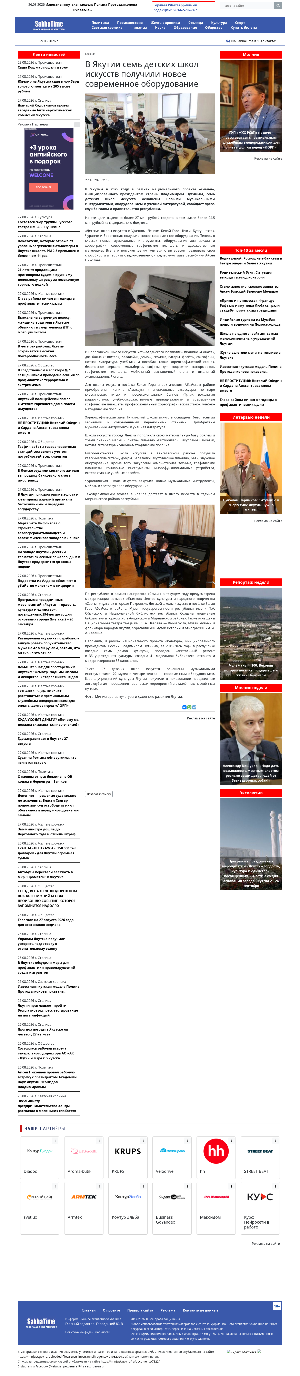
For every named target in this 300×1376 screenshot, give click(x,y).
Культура (219, 22)
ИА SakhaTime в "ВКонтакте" (253, 41)
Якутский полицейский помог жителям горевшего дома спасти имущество (46, 404)
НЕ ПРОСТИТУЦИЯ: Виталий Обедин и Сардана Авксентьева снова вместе (49, 428)
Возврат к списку (99, 794)
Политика (100, 22)
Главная (89, 1310)
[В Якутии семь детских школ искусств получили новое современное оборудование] (150, 133)
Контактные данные (200, 1310)
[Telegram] (194, 707)
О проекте (111, 1310)
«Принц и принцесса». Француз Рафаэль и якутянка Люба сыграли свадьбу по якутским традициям (250, 305)
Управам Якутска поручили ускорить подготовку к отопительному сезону (42, 944)
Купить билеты (244, 27)
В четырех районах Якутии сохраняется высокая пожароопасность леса (41, 351)
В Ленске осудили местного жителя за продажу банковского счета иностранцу (48, 475)
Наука (160, 27)
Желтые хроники (165, 22)
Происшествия (130, 22)
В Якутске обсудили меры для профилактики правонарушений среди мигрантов (46, 967)
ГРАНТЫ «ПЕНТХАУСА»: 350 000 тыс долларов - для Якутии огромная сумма (47, 853)
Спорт (240, 22)
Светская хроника (107, 27)
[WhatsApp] (189, 707)
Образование (185, 27)
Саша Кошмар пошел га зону (43, 67)
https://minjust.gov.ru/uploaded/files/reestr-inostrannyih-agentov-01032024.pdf (72, 1356)
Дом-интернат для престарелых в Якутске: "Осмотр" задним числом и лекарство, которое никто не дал (48, 672)
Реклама (168, 1310)
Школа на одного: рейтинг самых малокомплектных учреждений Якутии (249, 338)
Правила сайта (140, 1310)
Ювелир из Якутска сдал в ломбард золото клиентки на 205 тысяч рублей (48, 86)
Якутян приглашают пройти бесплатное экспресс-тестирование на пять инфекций (48, 1010)
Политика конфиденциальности (87, 1332)
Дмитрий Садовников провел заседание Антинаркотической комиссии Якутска (45, 110)
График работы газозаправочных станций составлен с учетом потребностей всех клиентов (47, 451)
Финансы (139, 27)
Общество (213, 27)
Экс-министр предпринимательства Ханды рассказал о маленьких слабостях (47, 1106)
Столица (195, 22)
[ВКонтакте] (184, 707)
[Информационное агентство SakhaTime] (49, 24)
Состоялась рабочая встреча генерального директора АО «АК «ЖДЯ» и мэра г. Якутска (46, 1053)
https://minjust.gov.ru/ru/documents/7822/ (130, 1361)
